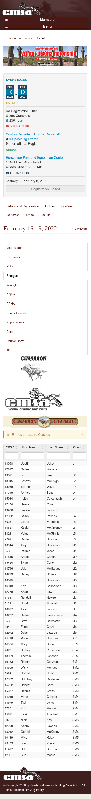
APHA (11, 303)
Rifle (10, 266)
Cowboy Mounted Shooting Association (34, 134)
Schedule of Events (19, 38)
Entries (50, 206)
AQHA (11, 294)
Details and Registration (23, 206)
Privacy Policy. (35, 790)
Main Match (14, 247)
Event (41, 38)
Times (29, 214)
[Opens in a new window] (34, 368)
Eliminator (13, 257)
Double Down (15, 341)
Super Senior (15, 322)
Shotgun (12, 275)
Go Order (13, 214)
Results (45, 214)
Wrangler (12, 285)
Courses (67, 206)
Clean (10, 331)
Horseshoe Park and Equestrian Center (35, 157)
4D (8, 350)
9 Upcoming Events (23, 138)
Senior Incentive (17, 313)
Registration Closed (45, 189)
